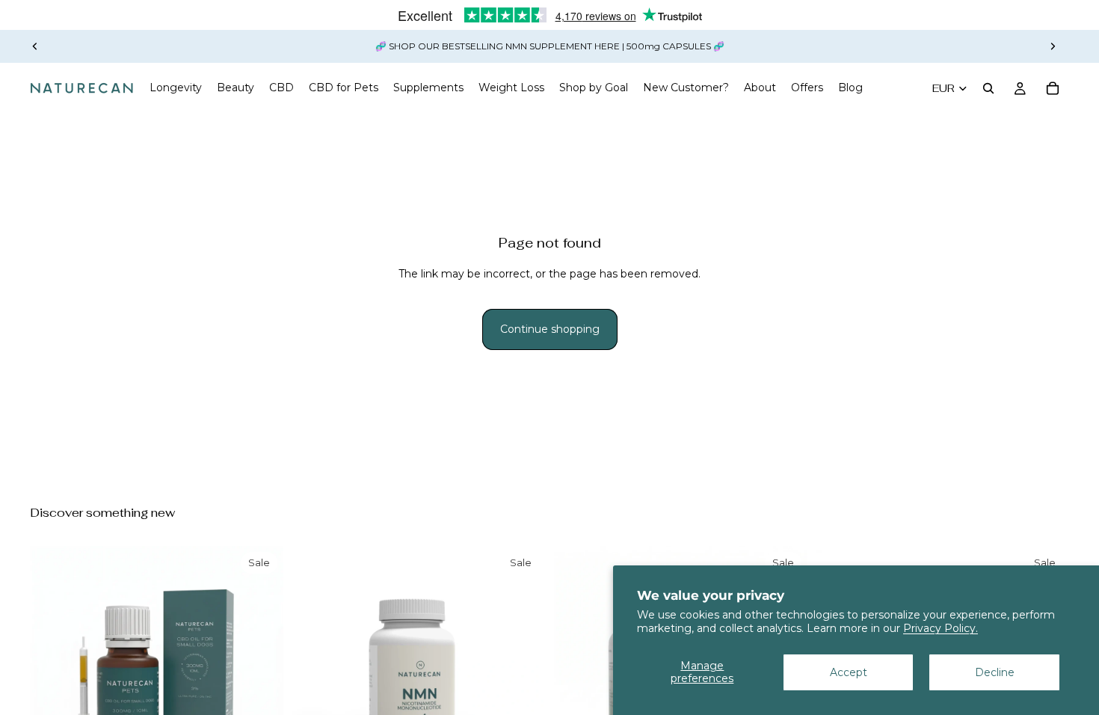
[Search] (988, 88)
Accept (848, 672)
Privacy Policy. (940, 628)
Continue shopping (550, 329)
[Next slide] (1052, 46)
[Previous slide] (35, 46)
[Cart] (1052, 88)
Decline (995, 672)
